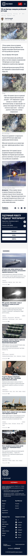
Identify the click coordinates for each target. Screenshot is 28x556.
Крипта (14, 239)
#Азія (3, 352)
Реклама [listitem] (17, 503)
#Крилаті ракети (5, 319)
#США (17, 282)
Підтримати (14, 482)
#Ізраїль (9, 423)
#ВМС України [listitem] (5, 524)
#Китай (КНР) (12, 354)
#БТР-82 (23, 13)
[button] (24, 4)
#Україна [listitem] (4, 526)
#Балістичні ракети (11, 317)
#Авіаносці (4, 280)
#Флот (20, 282)
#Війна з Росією (3, 15)
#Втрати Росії (9, 15)
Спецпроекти (5, 510)
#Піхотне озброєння (6, 391)
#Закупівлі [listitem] (4, 522)
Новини (3, 503)
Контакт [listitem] (17, 506)
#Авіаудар (4, 421)
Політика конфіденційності (7, 545)
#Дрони (13, 460)
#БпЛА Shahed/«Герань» (6, 458)
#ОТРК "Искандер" (11, 319)
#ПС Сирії (18, 423)
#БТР (20, 13)
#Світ (14, 282)
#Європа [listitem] (4, 533)
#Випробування (5, 389)
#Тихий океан (19, 356)
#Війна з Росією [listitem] (5, 531)
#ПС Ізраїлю (14, 423)
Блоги (3, 508)
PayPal (14, 235)
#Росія (17, 319)
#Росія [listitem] (3, 535)
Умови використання (19, 544)
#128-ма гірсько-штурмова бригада (6, 13)
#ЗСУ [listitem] (3, 519)
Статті (3, 506)
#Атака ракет (5, 317)
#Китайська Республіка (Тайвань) (8, 356)
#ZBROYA (23, 315)
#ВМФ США (10, 282)
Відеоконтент (5, 512)
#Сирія (4, 425)
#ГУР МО (10, 460)
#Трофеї (20, 391)
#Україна (14, 15)
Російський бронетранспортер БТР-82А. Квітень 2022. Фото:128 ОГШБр (13, 133)
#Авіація (23, 421)
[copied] (25, 222)
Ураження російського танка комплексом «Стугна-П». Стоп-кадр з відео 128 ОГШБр (13, 188)
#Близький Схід (5, 282)
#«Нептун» (4, 315)
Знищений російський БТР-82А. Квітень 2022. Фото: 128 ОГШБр (14, 93)
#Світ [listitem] (3, 528)
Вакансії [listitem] (17, 508)
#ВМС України (17, 317)
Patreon (14, 231)
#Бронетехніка (15, 13)
